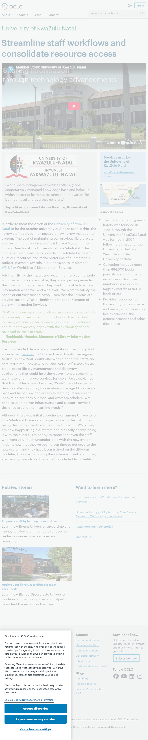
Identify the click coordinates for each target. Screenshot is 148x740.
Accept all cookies (35, 708)
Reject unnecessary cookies (35, 719)
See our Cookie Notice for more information (29, 699)
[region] (35, 685)
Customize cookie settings (35, 729)
